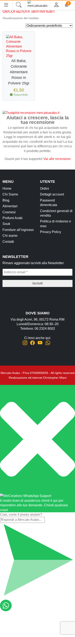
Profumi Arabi (12, 218)
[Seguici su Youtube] (40, 342)
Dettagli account (52, 194)
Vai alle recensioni (57, 159)
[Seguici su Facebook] (32, 342)
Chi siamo (10, 235)
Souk (6, 224)
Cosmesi (9, 212)
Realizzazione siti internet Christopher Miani (37, 377)
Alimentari (10, 206)
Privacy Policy (50, 232)
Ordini (44, 188)
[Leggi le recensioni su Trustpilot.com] (30, 113)
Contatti (8, 241)
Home (6, 188)
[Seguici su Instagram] (25, 342)
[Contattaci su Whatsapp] (47, 342)
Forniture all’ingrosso (18, 230)
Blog (5, 200)
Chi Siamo (10, 194)
